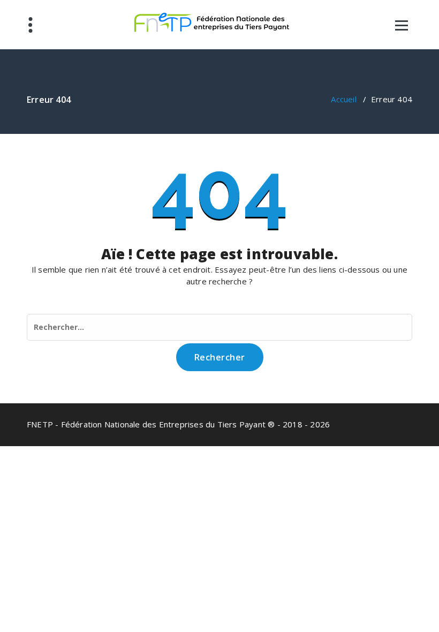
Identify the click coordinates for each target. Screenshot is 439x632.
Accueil (343, 99)
